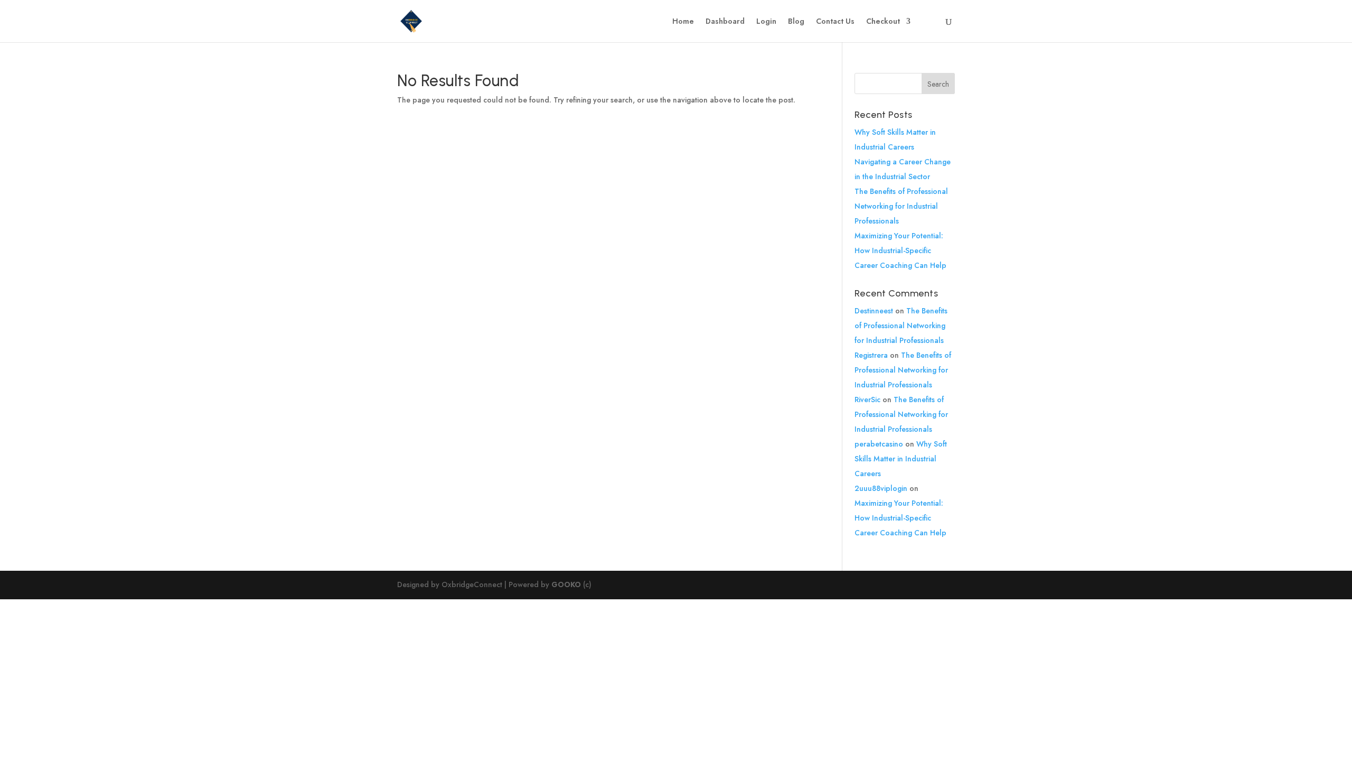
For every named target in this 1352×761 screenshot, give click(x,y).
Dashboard (725, 21)
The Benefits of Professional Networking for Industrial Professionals (901, 206)
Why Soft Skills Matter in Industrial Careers (901, 459)
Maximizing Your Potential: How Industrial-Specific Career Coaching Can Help (900, 250)
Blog (796, 21)
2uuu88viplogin (881, 488)
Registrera (871, 355)
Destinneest (874, 310)
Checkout (883, 21)
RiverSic (867, 399)
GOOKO (566, 584)
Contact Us (835, 21)
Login (766, 21)
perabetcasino (879, 444)
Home (683, 21)
